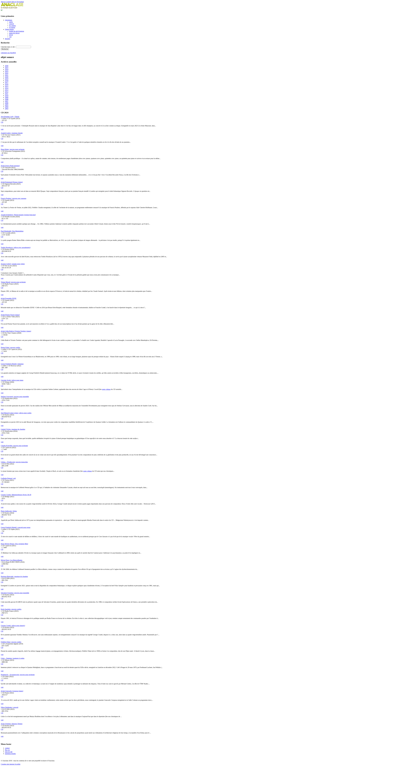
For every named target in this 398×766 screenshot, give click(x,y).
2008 (6, 99)
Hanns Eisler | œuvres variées (10, 347)
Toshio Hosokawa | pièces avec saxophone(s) (15, 247)
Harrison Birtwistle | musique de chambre (14, 576)
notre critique (106, 389)
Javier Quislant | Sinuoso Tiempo (11, 724)
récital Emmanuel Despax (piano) (12, 182)
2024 (6, 69)
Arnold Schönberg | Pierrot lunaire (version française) (18, 215)
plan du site (8, 752)
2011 (6, 94)
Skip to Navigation (18, 2)
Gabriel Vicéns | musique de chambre (13, 429)
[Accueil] (12, 8)
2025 (6, 67)
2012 (6, 92)
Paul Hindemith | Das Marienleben (12, 231)
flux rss (7, 750)
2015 (6, 86)
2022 (6, 73)
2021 (6, 75)
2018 (6, 80)
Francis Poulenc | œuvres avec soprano (13, 198)
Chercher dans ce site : (8, 47)
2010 (6, 95)
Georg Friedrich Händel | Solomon (12, 364)
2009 (6, 97)
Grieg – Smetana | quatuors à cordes (12, 658)
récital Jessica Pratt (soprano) (10, 166)
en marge (12, 27)
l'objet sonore (9, 29)
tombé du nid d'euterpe (16, 31)
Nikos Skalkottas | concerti (9, 707)
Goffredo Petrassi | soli (8, 478)
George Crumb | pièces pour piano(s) (13, 625)
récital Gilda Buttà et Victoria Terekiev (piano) (16, 331)
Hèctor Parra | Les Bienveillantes (11, 560)
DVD (11, 35)
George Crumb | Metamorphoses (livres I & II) (16, 495)
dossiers (7, 39)
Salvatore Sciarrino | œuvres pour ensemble (15, 593)
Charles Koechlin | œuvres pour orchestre (14, 446)
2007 (6, 101)
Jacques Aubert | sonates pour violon (13, 264)
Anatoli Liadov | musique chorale (12, 133)
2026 (6, 66)
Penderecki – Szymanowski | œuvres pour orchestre (18, 675)
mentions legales (10, 754)
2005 (6, 105)
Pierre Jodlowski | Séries (9, 511)
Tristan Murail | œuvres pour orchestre (13, 282)
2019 (6, 79)
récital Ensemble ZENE (8, 298)
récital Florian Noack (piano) (10, 315)
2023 (6, 71)
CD (10, 37)
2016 (6, 84)
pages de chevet (14, 33)
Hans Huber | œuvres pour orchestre (12, 149)
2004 (6, 107)
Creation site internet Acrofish (10, 764)
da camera (12, 26)
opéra (11, 22)
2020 (6, 77)
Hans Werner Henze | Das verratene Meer (14, 544)
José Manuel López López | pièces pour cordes (16, 413)
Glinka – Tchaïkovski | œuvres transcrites (14, 462)
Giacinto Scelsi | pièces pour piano (12, 380)
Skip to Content (6, 2)
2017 (6, 82)
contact (7, 748)
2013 (6, 90)
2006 (6, 103)
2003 (6, 108)
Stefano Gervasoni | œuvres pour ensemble (15, 396)
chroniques (8, 20)
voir (2, 129)
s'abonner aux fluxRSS (8, 53)
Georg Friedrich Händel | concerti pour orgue (15, 527)
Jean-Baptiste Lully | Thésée (10, 117)
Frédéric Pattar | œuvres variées (11, 642)
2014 (6, 88)
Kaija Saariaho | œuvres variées (11, 609)
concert (11, 24)
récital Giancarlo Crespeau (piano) (12, 691)
